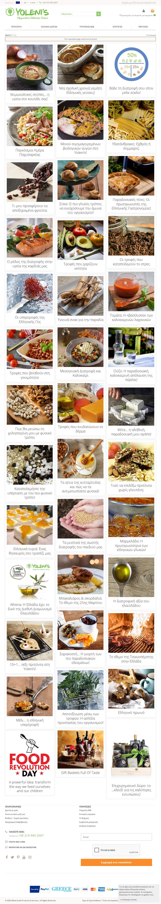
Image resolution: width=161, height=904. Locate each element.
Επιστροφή (151, 35)
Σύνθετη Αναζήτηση (87, 826)
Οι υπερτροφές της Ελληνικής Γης (30, 319)
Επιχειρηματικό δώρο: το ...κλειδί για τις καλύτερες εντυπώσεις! (131, 789)
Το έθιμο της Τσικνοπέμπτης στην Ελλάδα (131, 658)
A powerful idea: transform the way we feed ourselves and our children (30, 786)
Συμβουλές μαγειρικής (88, 822)
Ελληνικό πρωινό (131, 712)
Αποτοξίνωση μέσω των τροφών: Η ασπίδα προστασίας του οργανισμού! (80, 718)
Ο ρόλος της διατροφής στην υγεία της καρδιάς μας (29, 263)
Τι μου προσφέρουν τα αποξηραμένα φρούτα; (29, 208)
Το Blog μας (84, 818)
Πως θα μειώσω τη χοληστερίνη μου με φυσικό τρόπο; (30, 433)
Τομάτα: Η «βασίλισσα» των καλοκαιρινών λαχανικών (131, 317)
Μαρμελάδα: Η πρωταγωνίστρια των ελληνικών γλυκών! (131, 545)
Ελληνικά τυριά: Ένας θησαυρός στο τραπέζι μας (30, 550)
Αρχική (8, 35)
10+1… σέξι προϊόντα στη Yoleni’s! (30, 666)
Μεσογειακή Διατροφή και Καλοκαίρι (80, 373)
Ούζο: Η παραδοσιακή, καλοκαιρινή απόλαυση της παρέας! (131, 375)
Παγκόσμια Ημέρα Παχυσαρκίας (30, 152)
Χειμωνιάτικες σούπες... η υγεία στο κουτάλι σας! (29, 96)
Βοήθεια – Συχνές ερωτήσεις (16, 818)
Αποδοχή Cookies (129, 899)
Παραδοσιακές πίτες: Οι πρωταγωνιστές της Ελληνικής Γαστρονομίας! (131, 203)
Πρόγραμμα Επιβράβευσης (16, 822)
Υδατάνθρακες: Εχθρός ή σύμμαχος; (131, 146)
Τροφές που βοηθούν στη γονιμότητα (30, 375)
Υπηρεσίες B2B (85, 810)
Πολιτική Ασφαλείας (111, 900)
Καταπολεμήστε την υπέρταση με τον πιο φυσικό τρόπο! (29, 493)
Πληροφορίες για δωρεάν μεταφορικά (136, 15)
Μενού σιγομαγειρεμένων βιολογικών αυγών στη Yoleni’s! (80, 148)
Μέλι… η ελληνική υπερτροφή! (30, 722)
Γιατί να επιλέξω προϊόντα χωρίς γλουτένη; (131, 487)
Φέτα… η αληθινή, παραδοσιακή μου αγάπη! (131, 431)
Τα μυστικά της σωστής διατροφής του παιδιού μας (80, 544)
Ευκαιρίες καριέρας (87, 814)
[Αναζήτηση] (98, 14)
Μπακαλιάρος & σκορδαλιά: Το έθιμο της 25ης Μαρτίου (80, 600)
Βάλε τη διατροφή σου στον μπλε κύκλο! (131, 90)
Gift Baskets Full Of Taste (80, 772)
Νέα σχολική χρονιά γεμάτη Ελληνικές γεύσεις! (80, 90)
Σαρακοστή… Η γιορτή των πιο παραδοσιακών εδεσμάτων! (80, 658)
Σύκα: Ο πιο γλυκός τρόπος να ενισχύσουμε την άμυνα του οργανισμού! (80, 208)
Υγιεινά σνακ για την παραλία (80, 319)
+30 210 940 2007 (50, 2)
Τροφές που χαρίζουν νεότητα (80, 266)
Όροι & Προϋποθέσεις (91, 900)
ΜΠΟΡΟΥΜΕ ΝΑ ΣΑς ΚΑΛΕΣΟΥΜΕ (22, 847)
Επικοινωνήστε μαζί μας (15, 814)
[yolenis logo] (27, 9)
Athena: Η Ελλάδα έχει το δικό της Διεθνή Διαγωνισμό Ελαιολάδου (30, 608)
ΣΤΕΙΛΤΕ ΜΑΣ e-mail (17, 842)
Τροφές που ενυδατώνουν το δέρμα (80, 428)
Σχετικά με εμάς (11, 810)
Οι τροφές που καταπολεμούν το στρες (131, 261)
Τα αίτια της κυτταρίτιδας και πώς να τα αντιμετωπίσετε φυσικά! (80, 486)
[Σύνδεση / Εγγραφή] (143, 11)
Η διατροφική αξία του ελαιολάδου (131, 603)
